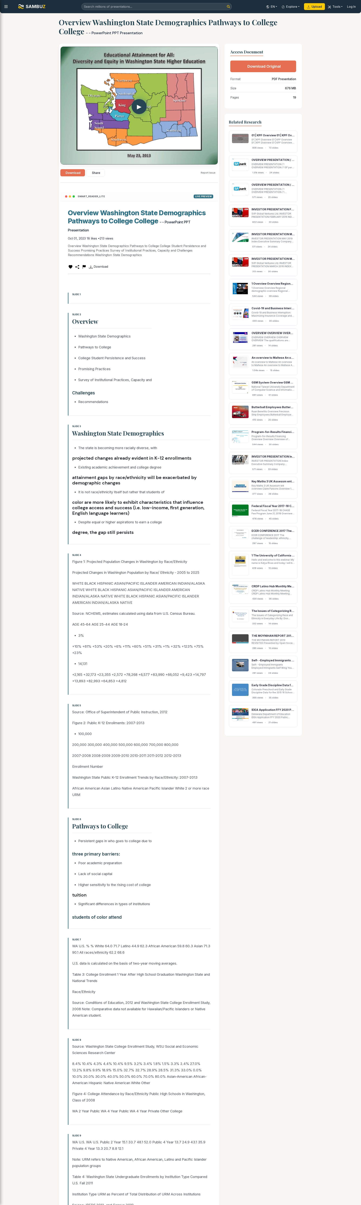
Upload (317, 6)
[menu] (6, 6)
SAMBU (36, 6)
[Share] (77, 266)
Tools (336, 6)
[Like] (70, 266)
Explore (291, 6)
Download (73, 173)
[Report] (84, 266)
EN (273, 6)
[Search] (228, 6)
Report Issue (208, 172)
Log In (351, 6)
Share (96, 173)
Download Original (264, 66)
